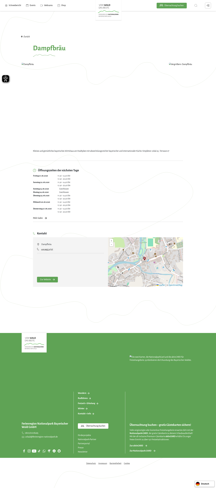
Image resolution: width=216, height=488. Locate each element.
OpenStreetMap (175, 285)
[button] (144, 259)
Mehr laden (38, 218)
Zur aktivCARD (136, 446)
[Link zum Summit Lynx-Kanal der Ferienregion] (59, 450)
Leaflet (162, 285)
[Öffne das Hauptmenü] (208, 6)
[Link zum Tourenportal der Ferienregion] (49, 450)
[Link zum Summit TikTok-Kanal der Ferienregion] (39, 451)
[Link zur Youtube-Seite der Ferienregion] (34, 451)
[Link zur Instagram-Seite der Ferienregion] (29, 450)
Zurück (27, 37)
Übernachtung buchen (174, 5)
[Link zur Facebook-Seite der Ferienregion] (24, 450)
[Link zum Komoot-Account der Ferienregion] (54, 450)
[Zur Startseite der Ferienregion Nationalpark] (108, 10)
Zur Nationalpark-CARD (140, 451)
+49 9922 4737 (47, 249)
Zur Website (45, 279)
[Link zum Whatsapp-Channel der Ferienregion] (44, 450)
